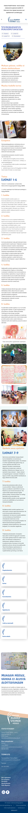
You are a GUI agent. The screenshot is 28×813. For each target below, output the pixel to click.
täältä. (23, 185)
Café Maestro (5, 785)
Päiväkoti (4, 781)
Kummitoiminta (7, 596)
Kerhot (4, 583)
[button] (14, 332)
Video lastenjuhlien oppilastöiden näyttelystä (14, 341)
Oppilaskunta (6, 610)
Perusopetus (5, 779)
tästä (20, 12)
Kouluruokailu (6, 636)
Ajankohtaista (5, 783)
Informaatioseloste (9, 808)
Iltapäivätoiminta (7, 570)
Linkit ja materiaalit (8, 623)
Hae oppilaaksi (6, 777)
